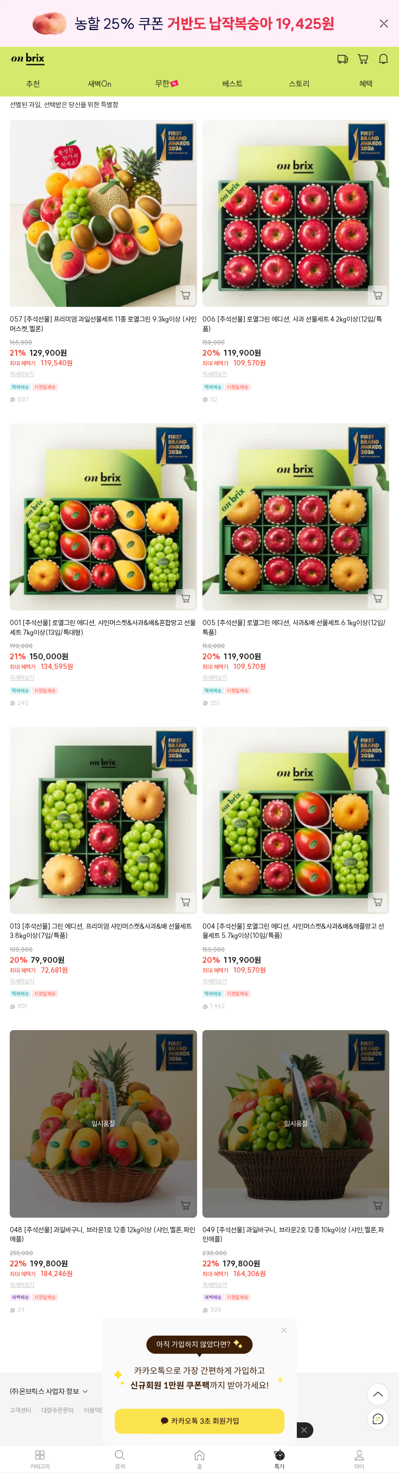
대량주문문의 (57, 1410)
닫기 (384, 23)
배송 (342, 59)
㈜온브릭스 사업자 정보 (44, 1391)
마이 (359, 1466)
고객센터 (20, 1410)
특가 (279, 1466)
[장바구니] (185, 295)
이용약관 (94, 1410)
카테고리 (40, 1466)
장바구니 (363, 59)
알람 (383, 59)
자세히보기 (22, 374)
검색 (120, 1466)
